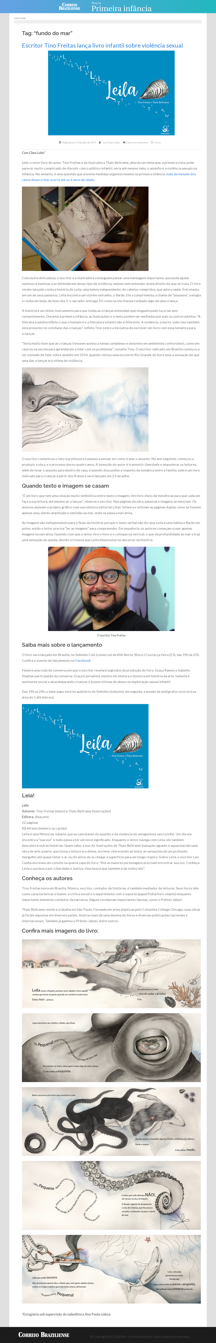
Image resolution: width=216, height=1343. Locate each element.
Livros (157, 142)
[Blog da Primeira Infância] (121, 6)
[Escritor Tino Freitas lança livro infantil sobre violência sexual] (111, 92)
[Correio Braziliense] (72, 6)
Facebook (83, 660)
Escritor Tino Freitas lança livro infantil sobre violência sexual (102, 45)
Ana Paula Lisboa (111, 142)
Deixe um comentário (137, 142)
